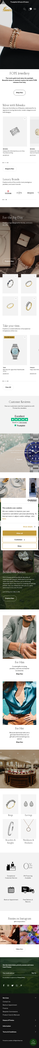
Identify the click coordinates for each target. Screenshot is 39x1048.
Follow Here (19, 949)
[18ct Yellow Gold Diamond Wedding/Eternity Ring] (10, 306)
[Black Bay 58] (15, 350)
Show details (28, 527)
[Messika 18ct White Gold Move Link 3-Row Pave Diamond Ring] (15, 131)
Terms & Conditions (9, 1032)
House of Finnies (8, 1020)
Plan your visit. (20, 772)
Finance (5, 1008)
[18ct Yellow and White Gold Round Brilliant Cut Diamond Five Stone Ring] (29, 283)
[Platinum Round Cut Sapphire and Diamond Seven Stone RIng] (10, 283)
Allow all (19, 533)
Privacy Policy (21, 977)
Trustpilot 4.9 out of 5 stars (19, 2)
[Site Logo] (7, 9)
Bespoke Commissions (10, 1011)
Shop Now (19, 92)
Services (6, 998)
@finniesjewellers (19, 921)
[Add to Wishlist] (25, 119)
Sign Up (34, 973)
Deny (19, 546)
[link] (4, 985)
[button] (35, 9)
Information (7, 1026)
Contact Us (6, 1001)
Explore (19, 459)
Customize (18, 540)
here (4, 518)
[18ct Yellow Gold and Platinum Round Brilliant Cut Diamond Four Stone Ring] (29, 306)
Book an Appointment (10, 1005)
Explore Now (9, 261)
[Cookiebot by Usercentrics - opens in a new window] (28, 500)
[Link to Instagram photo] (19, 934)
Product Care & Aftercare (11, 1015)
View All (8, 387)
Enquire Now (9, 169)
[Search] (24, 9)
